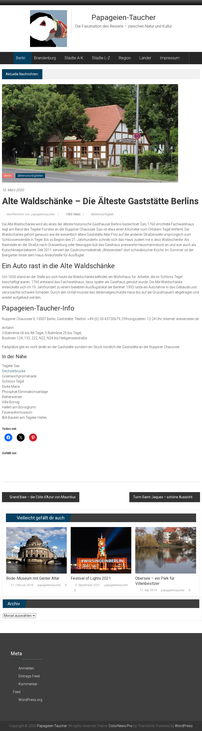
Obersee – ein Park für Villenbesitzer (154, 581)
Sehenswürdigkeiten (30, 175)
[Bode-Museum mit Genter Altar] (36, 550)
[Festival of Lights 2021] (101, 550)
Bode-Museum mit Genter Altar (32, 578)
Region (125, 58)
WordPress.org (30, 700)
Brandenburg (45, 58)
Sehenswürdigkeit (102, 214)
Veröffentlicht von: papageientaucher (30, 214)
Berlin (20, 58)
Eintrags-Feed (29, 676)
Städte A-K (74, 58)
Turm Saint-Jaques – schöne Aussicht (162, 497)
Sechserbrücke (13, 371)
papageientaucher (49, 585)
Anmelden (26, 668)
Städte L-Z (101, 58)
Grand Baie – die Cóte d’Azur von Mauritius (43, 497)
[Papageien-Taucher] (8, 58)
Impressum (170, 58)
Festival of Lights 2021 (91, 578)
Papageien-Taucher (124, 17)
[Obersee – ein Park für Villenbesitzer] (165, 550)
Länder (145, 58)
